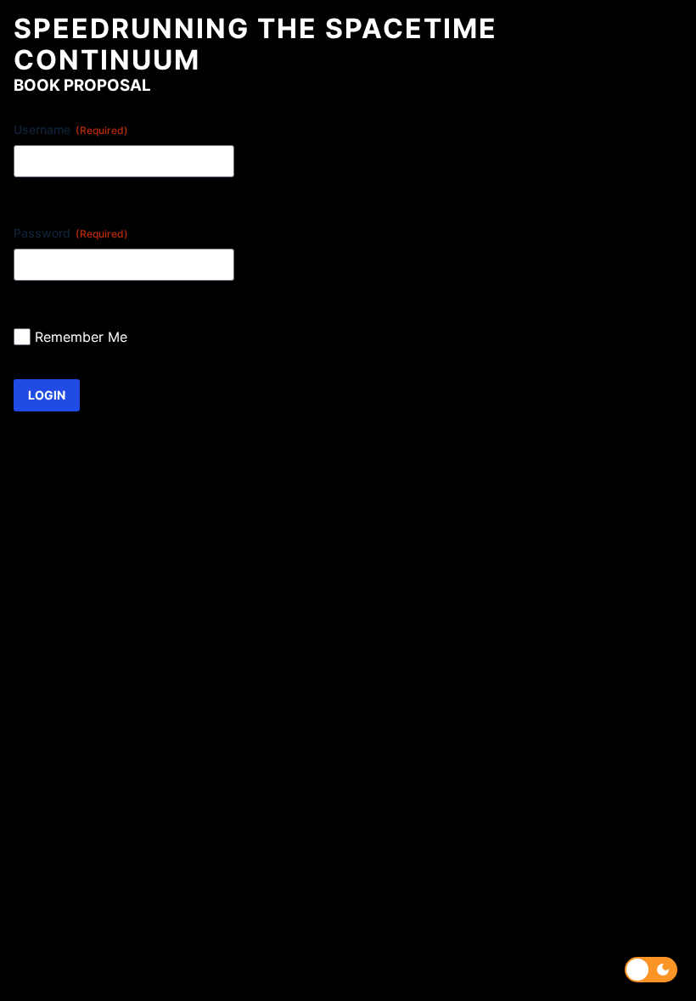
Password (71, 233)
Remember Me (81, 336)
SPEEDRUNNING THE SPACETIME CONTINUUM (255, 44)
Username (71, 129)
